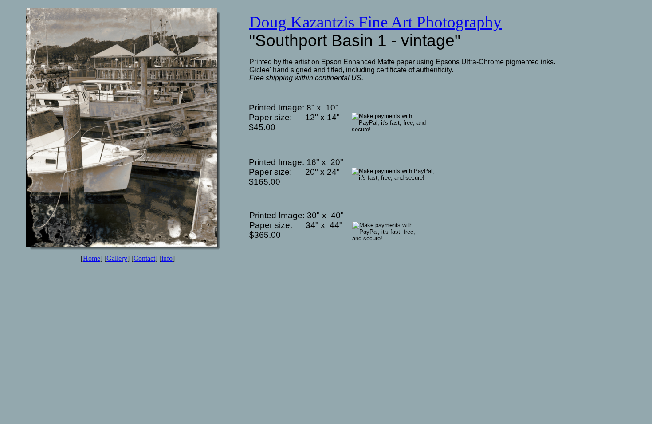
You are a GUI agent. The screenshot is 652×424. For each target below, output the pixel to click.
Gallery (116, 258)
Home (91, 258)
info (167, 258)
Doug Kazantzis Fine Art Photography (375, 22)
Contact (144, 258)
